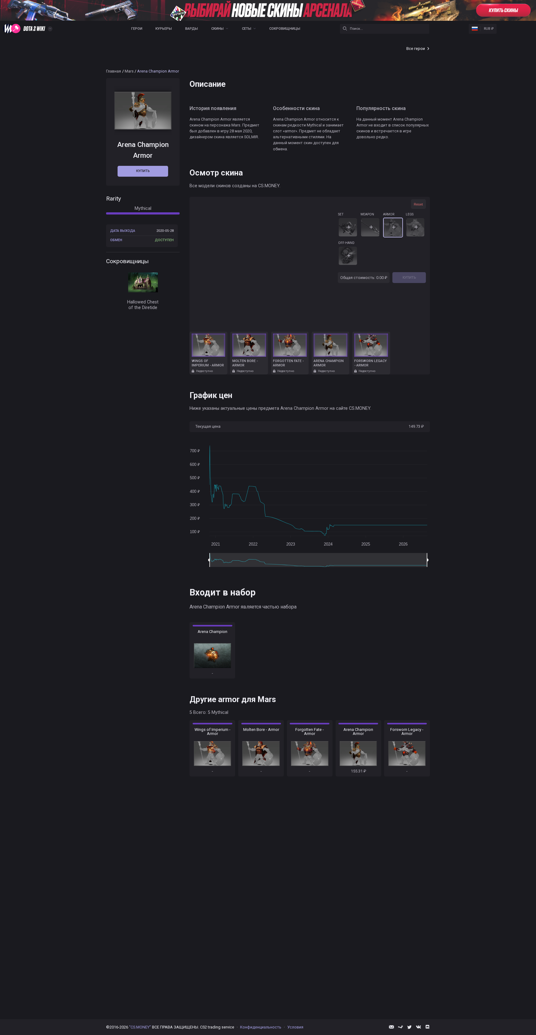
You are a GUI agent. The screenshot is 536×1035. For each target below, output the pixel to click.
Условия (295, 1027)
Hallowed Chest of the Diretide (143, 304)
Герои (136, 29)
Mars (129, 71)
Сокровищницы (284, 29)
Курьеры (163, 29)
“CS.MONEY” (140, 1027)
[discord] (427, 1026)
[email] (391, 1026)
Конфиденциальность (260, 1027)
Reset (418, 204)
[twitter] (409, 1026)
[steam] (400, 1026)
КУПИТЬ (409, 277)
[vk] (418, 1026)
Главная (113, 71)
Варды (191, 29)
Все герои (415, 48)
